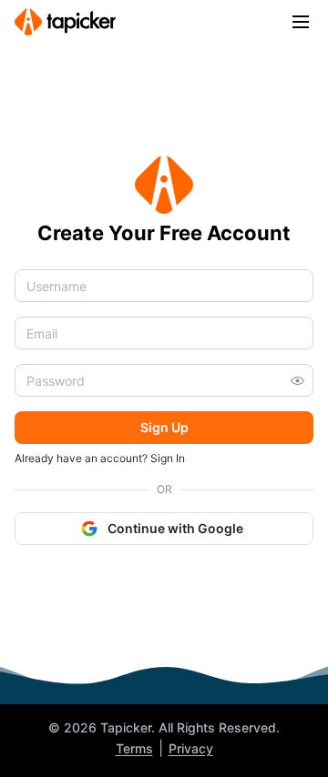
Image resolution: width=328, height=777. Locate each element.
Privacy (191, 748)
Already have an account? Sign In (100, 458)
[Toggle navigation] (300, 22)
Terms (134, 748)
